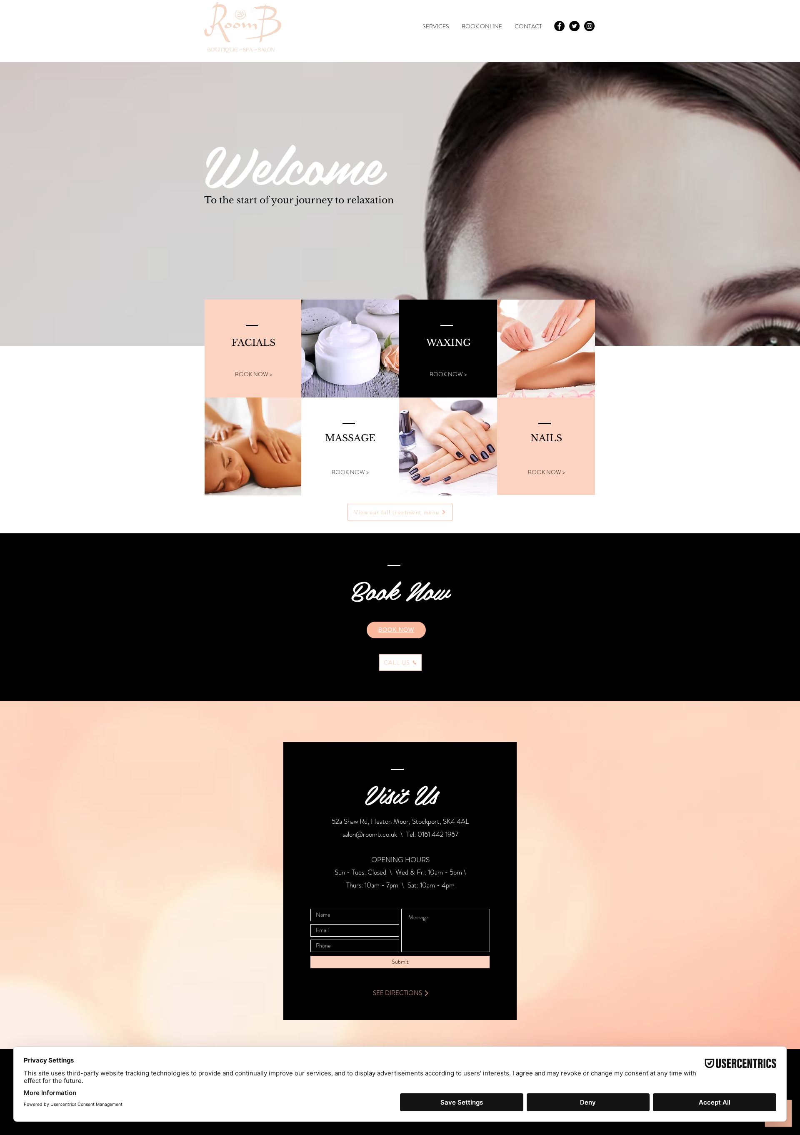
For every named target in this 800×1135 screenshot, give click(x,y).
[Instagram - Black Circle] (589, 26)
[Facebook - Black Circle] (559, 26)
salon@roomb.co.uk (369, 834)
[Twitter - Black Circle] (574, 26)
